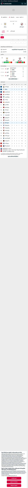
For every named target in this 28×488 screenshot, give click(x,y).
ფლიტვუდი (7, 107)
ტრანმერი (7, 94)
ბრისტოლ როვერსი (7, 110)
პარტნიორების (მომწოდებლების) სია (9, 475)
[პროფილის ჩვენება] (5, 24)
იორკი (6, 99)
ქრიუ (5, 27)
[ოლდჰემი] (3, 115)
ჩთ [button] (12, 84)
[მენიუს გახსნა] (25, 4)
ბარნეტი (7, 86)
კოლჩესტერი (7, 97)
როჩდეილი (7, 143)
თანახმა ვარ (14, 478)
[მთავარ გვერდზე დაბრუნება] (7, 4)
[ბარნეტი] (3, 86)
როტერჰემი (7, 128)
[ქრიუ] (3, 89)
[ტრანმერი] (3, 94)
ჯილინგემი (7, 138)
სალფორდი (7, 140)
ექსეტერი (7, 117)
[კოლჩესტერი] (3, 97)
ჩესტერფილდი (7, 125)
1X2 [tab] (2, 37)
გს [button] (25, 84)
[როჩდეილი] (3, 143)
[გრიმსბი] (3, 105)
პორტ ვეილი (7, 135)
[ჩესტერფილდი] (3, 125)
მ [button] (14, 84)
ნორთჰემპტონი (7, 130)
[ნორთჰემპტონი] (3, 130)
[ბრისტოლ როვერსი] (3, 110)
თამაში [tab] (3, 31)
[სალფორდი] (3, 141)
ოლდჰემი (7, 115)
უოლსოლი (7, 91)
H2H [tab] (8, 31)
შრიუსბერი (7, 146)
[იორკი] (3, 99)
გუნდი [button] (4, 84)
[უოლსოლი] (3, 92)
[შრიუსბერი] (3, 146)
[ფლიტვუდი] (3, 107)
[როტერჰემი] (3, 128)
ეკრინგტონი (7, 133)
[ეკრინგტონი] (3, 133)
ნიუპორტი (7, 112)
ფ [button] (16, 84)
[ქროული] (3, 123)
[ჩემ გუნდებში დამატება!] (1, 24)
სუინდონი (7, 102)
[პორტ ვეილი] (3, 135)
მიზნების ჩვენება (14, 485)
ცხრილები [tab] (13, 31)
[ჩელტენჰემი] (3, 120)
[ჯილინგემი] (3, 138)
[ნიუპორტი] (3, 112)
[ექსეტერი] (3, 117)
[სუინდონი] (3, 102)
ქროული (22, 27)
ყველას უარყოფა (14, 481)
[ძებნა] (22, 4)
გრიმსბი (7, 104)
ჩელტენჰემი (7, 120)
